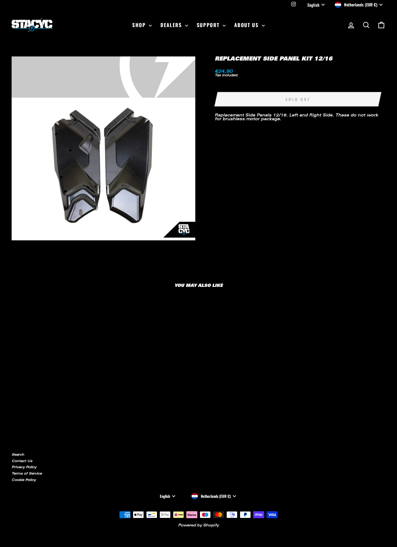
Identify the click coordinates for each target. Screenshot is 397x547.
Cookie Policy (24, 480)
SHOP (139, 25)
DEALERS (172, 25)
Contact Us (22, 461)
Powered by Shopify (198, 525)
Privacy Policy (24, 467)
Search (18, 455)
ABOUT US (247, 25)
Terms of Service (27, 473)
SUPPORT (209, 25)
